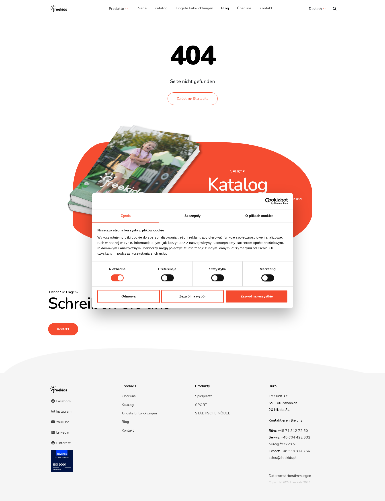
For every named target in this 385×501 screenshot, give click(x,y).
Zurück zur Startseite (193, 98)
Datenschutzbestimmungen (290, 475)
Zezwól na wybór (192, 296)
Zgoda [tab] (126, 216)
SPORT (201, 404)
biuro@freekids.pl (282, 444)
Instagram (63, 411)
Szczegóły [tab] (192, 216)
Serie (142, 8)
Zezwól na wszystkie (257, 296)
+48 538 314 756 (295, 451)
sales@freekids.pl (282, 457)
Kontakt (266, 8)
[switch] (167, 277)
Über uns (244, 8)
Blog (225, 8)
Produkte (116, 8)
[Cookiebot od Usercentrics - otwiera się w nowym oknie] (268, 201)
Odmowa (128, 296)
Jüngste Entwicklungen (194, 8)
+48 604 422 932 (295, 437)
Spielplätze (204, 396)
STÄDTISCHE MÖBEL (212, 413)
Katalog (161, 8)
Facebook (63, 401)
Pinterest (63, 443)
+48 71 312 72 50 (293, 430)
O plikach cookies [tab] (259, 216)
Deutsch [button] (315, 8)
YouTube (62, 422)
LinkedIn (62, 432)
